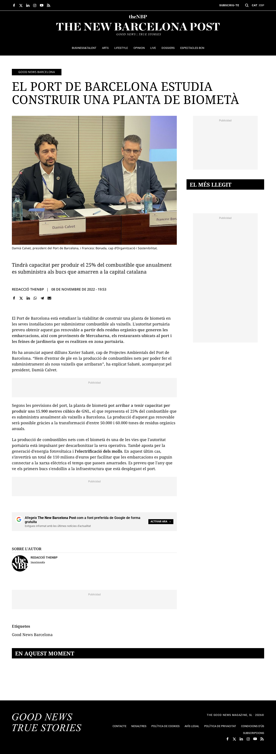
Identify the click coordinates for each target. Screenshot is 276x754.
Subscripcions (253, 733)
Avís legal (192, 726)
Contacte (119, 726)
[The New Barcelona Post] (47, 722)
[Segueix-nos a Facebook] (14, 5)
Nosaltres (138, 726)
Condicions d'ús (252, 726)
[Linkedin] (28, 298)
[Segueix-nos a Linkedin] (28, 5)
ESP (261, 5)
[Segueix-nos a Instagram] (35, 5)
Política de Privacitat (220, 726)
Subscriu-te (229, 5)
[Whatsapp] (35, 298)
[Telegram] (42, 298)
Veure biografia (38, 562)
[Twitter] (21, 298)
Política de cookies (165, 726)
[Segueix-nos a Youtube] (41, 5)
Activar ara (159, 521)
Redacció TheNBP (28, 289)
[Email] (49, 298)
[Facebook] (14, 298)
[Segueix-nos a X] (21, 5)
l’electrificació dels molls (98, 451)
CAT (254, 5)
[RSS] (48, 5)
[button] (247, 5)
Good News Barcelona (36, 72)
